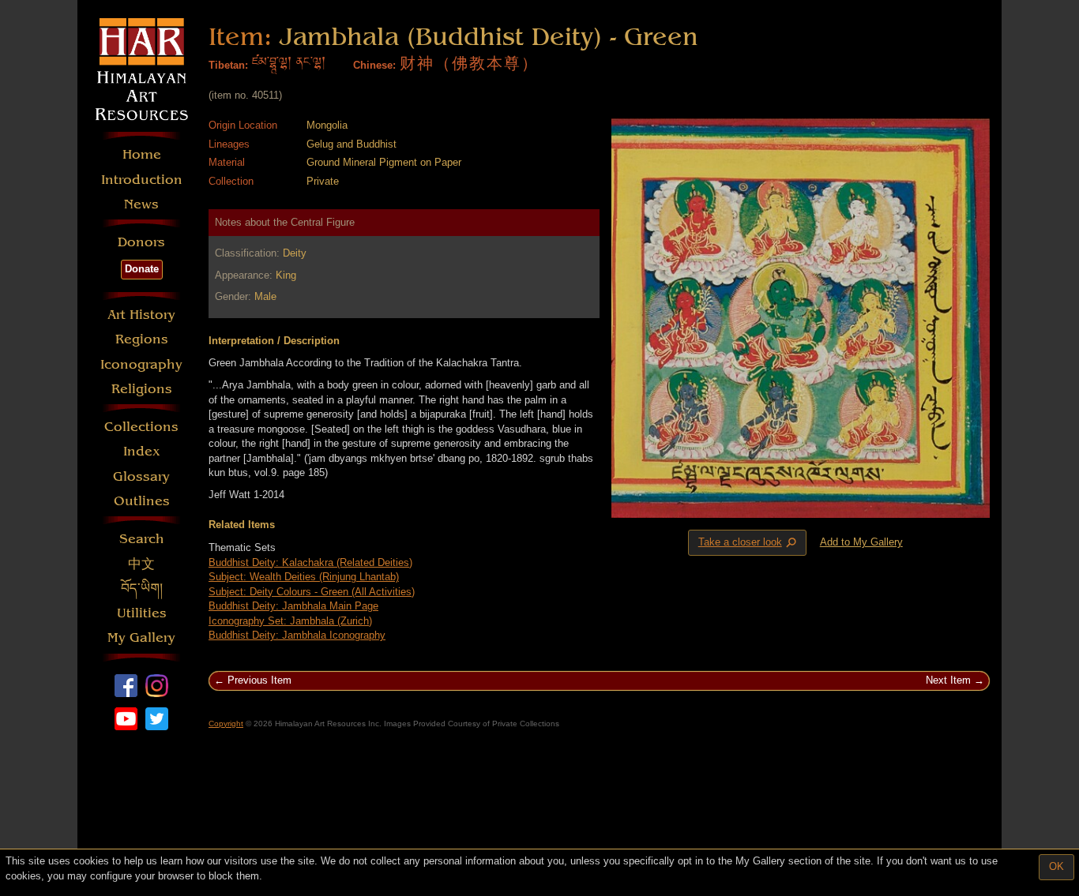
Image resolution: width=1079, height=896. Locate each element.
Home (141, 154)
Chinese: (374, 65)
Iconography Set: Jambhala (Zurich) (290, 621)
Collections (141, 426)
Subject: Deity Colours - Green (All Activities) (312, 592)
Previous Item (259, 680)
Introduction (141, 179)
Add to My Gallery (861, 542)
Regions (141, 339)
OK (1056, 866)
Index (141, 451)
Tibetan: (228, 65)
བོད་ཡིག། (142, 588)
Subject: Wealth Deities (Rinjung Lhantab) (304, 577)
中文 (141, 564)
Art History (141, 314)
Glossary (141, 476)
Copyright (226, 723)
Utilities (142, 612)
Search (141, 538)
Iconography (141, 364)
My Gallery (141, 637)
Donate (142, 269)
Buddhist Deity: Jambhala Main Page (293, 606)
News (141, 204)
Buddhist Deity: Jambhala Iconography (297, 635)
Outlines (142, 500)
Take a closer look (748, 543)
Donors (141, 241)
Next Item (948, 680)
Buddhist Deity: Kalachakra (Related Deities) (310, 562)
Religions (141, 388)
